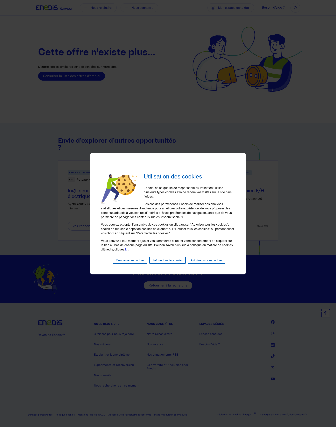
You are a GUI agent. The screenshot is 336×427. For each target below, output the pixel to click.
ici (126, 249)
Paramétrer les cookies (130, 260)
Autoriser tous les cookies (206, 260)
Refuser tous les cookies (167, 260)
